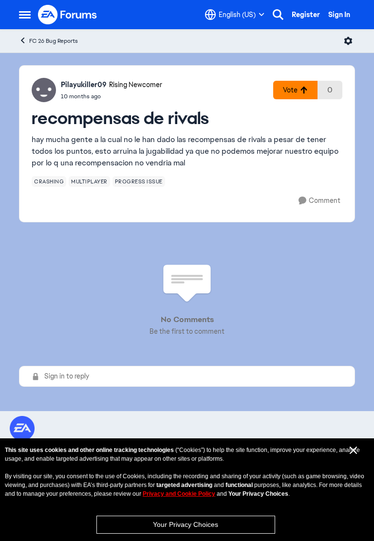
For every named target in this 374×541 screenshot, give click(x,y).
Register (306, 14)
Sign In (339, 14)
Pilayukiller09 (84, 84)
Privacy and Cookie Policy (179, 493)
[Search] (278, 14)
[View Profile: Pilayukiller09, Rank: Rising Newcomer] (44, 90)
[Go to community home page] (67, 14)
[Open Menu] (348, 41)
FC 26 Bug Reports (53, 41)
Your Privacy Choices (185, 524)
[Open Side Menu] (25, 14)
